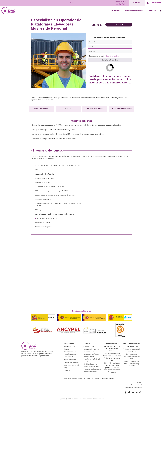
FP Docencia (115, 11)
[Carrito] (161, 11)
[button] (118, 24)
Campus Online (155, 3)
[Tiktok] (129, 392)
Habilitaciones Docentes (134, 11)
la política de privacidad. (111, 56)
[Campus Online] (148, 3)
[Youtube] (132, 392)
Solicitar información (110, 60)
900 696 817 (121, 2)
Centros (136, 3)
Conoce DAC (152, 11)
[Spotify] (140, 392)
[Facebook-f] (125, 392)
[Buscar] (110, 3)
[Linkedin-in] (136, 392)
